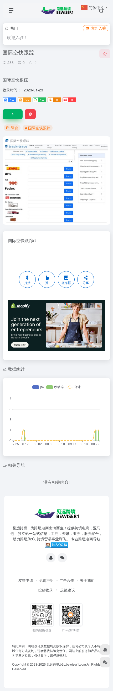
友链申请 (25, 580)
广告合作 (66, 580)
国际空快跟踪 (20, 240)
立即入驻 (98, 28)
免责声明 (46, 580)
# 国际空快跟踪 (37, 127)
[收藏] (104, 53)
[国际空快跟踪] (13, 114)
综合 (14, 127)
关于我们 (87, 580)
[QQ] (50, 557)
